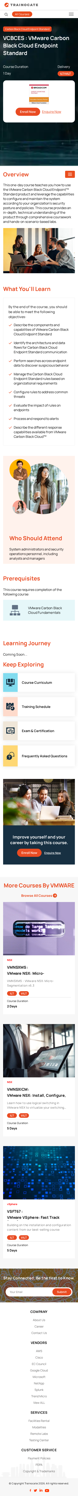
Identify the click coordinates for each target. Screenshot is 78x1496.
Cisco (39, 1357)
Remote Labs (39, 1434)
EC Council (39, 1364)
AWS (39, 1351)
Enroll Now (28, 112)
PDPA (39, 1465)
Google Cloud (39, 1370)
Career (39, 1326)
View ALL (39, 1403)
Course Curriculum (17, 675)
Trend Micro (39, 1396)
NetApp (39, 1383)
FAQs (7, 747)
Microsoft (39, 1377)
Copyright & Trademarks (39, 1471)
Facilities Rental (39, 1421)
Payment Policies (39, 1458)
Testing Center (39, 1440)
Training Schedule (17, 699)
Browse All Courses (37, 895)
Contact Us (39, 1333)
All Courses (22, 14)
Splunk (39, 1390)
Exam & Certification (18, 723)
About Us (39, 1320)
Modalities (39, 1427)
